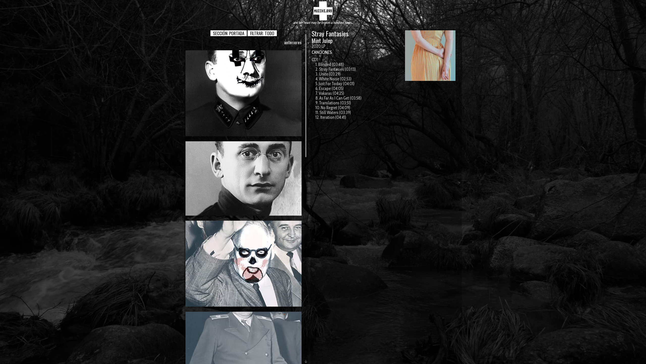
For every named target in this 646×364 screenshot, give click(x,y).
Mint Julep (322, 40)
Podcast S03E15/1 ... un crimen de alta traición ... (244, 178)
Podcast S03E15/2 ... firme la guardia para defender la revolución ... (243, 93)
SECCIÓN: (228, 33)
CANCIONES (322, 52)
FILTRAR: (262, 33)
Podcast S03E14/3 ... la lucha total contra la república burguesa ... (244, 263)
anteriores (293, 42)
